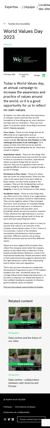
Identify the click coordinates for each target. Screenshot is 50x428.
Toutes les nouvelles (19, 23)
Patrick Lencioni (17, 128)
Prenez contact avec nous (31, 419)
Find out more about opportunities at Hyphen (23, 287)
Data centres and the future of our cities (24, 339)
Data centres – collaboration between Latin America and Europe (23, 383)
